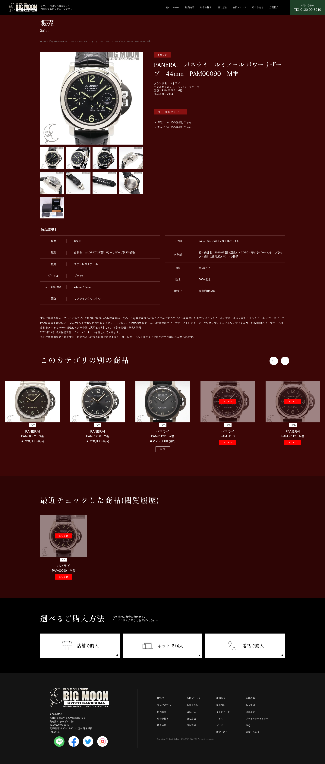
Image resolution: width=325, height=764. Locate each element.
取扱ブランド (239, 7)
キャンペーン (223, 712)
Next (285, 361)
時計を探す (206, 7)
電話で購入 (253, 645)
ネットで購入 (170, 645)
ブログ (219, 725)
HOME (160, 698)
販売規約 (250, 705)
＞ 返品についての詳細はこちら (173, 127)
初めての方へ (172, 7)
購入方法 (222, 7)
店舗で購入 (88, 645)
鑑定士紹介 (222, 732)
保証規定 (250, 712)
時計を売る (257, 7)
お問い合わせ (252, 732)
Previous (274, 361)
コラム (219, 719)
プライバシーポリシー (257, 719)
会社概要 (250, 698)
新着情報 (220, 705)
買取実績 (191, 725)
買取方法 (191, 712)
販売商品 (189, 7)
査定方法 (191, 719)
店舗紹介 (274, 7)
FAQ (248, 725)
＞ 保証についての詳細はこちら (173, 122)
